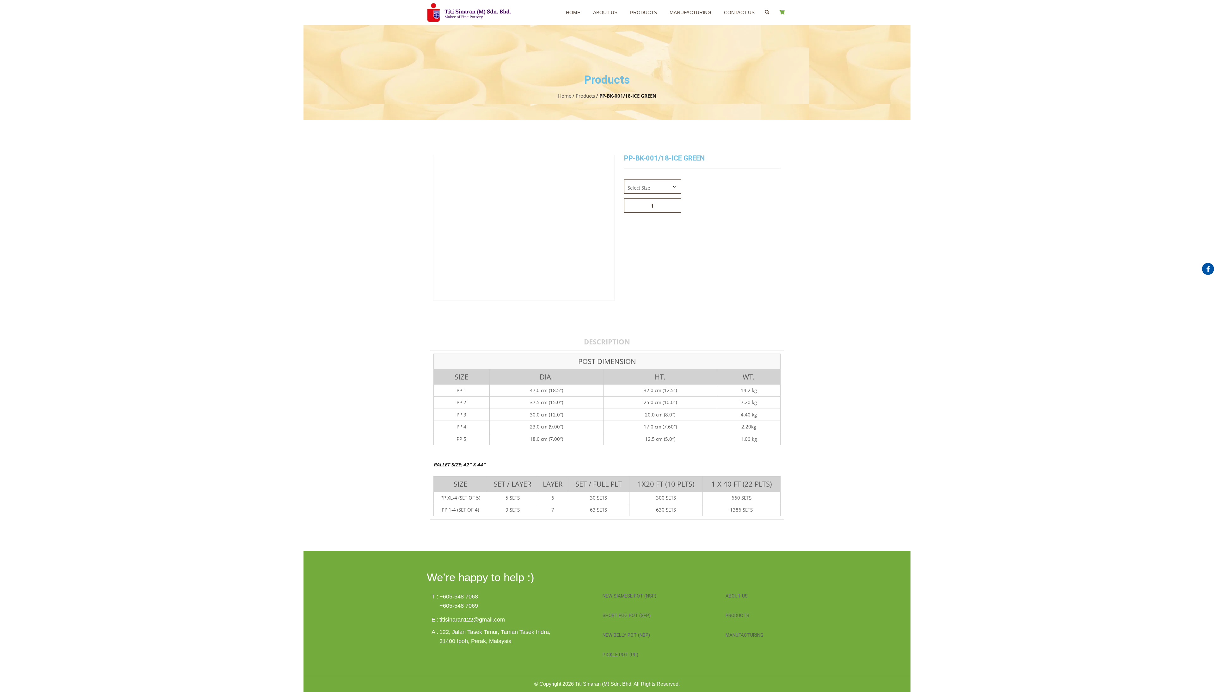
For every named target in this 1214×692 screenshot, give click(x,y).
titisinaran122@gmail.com (472, 619)
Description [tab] (607, 341)
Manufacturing (690, 12)
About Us (605, 12)
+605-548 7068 (458, 596)
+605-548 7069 (458, 606)
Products (643, 12)
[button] (767, 12)
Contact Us (739, 12)
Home (573, 12)
